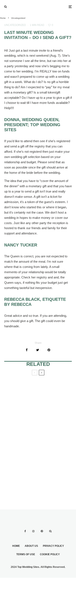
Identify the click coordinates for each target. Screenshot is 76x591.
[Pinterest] (42, 531)
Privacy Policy (53, 545)
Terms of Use (25, 554)
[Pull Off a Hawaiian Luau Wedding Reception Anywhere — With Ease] (55, 473)
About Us (31, 545)
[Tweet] (37, 350)
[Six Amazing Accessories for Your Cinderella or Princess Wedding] (21, 402)
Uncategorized (15, 25)
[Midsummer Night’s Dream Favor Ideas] (55, 439)
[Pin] (49, 350)
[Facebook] (25, 531)
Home (16, 545)
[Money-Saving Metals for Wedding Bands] (21, 439)
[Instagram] (33, 531)
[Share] (27, 350)
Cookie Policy (50, 554)
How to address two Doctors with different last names (54, 401)
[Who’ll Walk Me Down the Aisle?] (21, 473)
